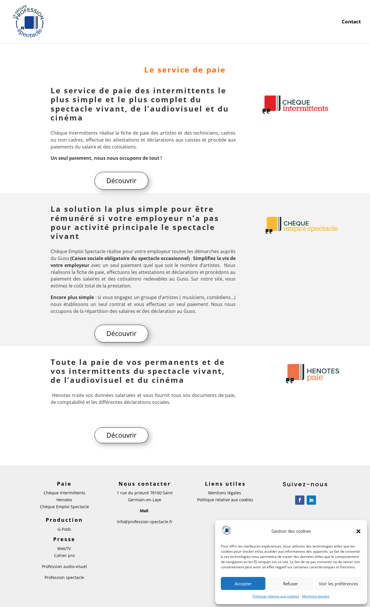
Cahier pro (64, 555)
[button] (358, 531)
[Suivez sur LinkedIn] (311, 500)
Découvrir (121, 180)
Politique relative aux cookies (276, 596)
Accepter (243, 583)
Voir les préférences (338, 583)
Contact (351, 22)
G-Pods (64, 529)
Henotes (64, 499)
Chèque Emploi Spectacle (64, 506)
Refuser (290, 583)
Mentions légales (316, 596)
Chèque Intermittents (64, 492)
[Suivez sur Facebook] (299, 500)
